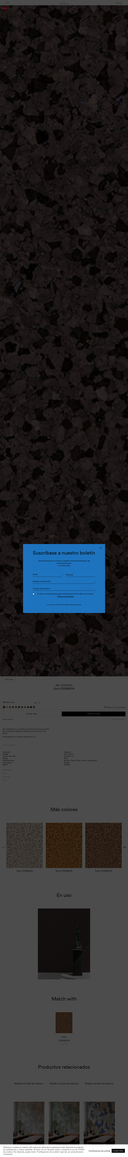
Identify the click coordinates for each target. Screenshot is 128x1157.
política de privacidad (75, 604)
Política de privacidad (65, 596)
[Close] (101, 548)
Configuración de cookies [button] (99, 1151)
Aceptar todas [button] (118, 1151)
